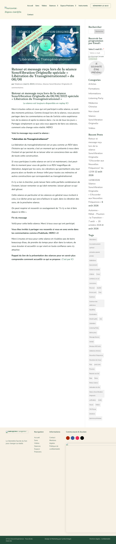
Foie (100, 292)
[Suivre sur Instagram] (77, 438)
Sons (37, 6)
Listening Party (95, 98)
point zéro (97, 364)
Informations (94, 93)
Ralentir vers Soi (94, 373)
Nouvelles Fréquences (96, 355)
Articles (38, 84)
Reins (96, 378)
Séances (52, 6)
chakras (91, 274)
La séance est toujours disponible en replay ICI (45, 103)
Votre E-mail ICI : (96, 49)
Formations (93, 88)
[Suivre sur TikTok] (82, 438)
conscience (92, 283)
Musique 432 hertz (95, 346)
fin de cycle (92, 292)
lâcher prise (92, 332)
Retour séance (93, 383)
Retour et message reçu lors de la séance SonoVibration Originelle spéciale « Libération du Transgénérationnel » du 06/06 (44, 74)
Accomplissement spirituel (94, 246)
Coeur (98, 274)
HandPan (92, 310)
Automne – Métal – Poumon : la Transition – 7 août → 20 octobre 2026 (96, 217)
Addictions (92, 260)
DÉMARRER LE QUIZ (100, 6)
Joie (101, 319)
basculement (93, 265)
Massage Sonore (94, 337)
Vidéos (44, 6)
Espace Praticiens (67, 6)
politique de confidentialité (92, 58)
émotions (92, 414)
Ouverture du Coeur (95, 360)
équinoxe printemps (95, 418)
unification (92, 400)
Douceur (92, 288)
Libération (92, 323)
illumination (93, 314)
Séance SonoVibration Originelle (56, 84)
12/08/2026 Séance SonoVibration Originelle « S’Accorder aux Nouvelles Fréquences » (95, 191)
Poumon (92, 369)
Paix (90, 364)
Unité (100, 400)
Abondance (92, 239)
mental (91, 342)
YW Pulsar (92, 409)
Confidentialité (105, 539)
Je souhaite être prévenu (96, 68)
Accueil (30, 6)
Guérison (92, 297)
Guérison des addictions (93, 303)
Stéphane (19, 84)
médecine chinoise (95, 351)
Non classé (93, 111)
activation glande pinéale (94, 254)
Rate (90, 378)
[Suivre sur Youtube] (68, 438)
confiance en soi (94, 279)
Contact (30, 15)
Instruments (83, 6)
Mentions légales (94, 539)
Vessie (91, 405)
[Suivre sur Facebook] (72, 438)
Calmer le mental (94, 270)
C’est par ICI (68, 259)
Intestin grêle (93, 319)
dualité (99, 288)
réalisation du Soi (94, 387)
